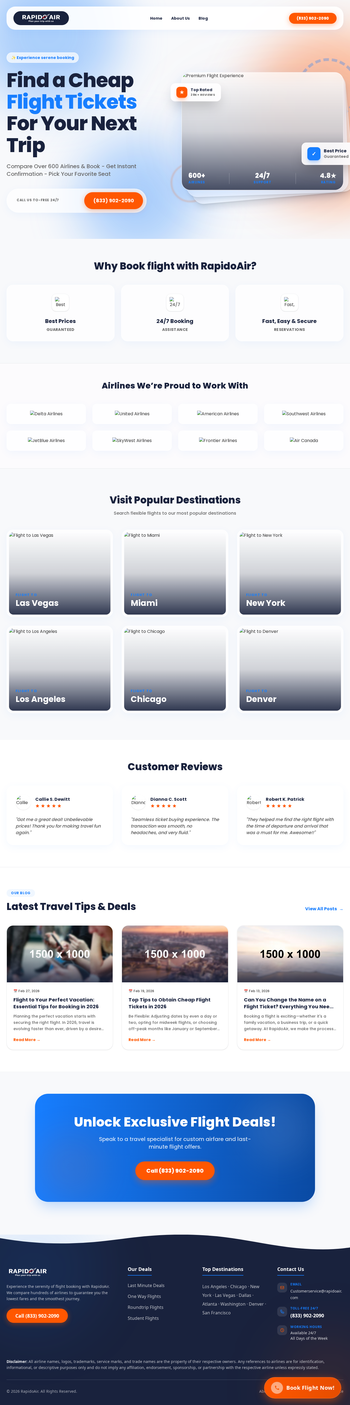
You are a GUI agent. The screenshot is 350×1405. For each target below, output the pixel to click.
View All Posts (324, 909)
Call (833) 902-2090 (175, 1171)
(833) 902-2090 (313, 18)
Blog (203, 18)
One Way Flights (144, 1296)
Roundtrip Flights (146, 1307)
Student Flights (143, 1318)
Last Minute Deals (146, 1285)
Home (156, 18)
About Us (180, 18)
